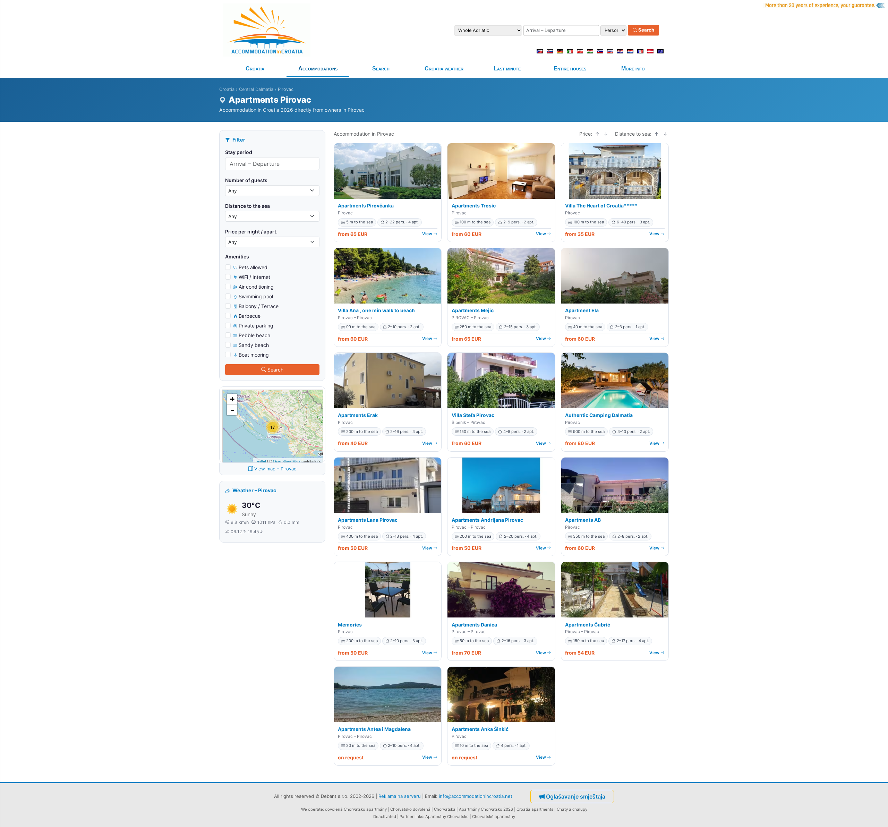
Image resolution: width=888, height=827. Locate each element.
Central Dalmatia (256, 89)
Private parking (256, 326)
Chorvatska (444, 809)
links (419, 816)
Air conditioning (256, 287)
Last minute (507, 68)
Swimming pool (256, 296)
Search (645, 30)
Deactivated (384, 816)
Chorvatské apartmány (493, 816)
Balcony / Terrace (259, 306)
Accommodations (318, 68)
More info (633, 68)
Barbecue (250, 316)
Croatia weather (444, 68)
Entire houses (570, 68)
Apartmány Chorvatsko (447, 816)
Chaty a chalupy (572, 809)
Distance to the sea (247, 206)
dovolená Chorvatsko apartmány (356, 809)
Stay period (238, 152)
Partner (406, 816)
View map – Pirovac (275, 468)
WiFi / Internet (254, 277)
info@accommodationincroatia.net (475, 796)
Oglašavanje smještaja (575, 796)
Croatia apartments (534, 809)
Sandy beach (254, 345)
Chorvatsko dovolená (410, 809)
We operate (312, 809)
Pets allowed (253, 267)
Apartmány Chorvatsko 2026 (486, 809)
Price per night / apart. (251, 232)
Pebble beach (254, 335)
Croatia (255, 68)
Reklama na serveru (399, 796)
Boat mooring (254, 355)
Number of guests (246, 180)
